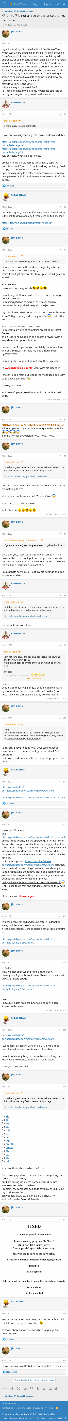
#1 (65, 43)
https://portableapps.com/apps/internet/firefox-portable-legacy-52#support (29, 940)
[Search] (64, 4)
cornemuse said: (12, 256)
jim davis (8, 24)
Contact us (7, 1407)
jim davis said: (10, 120)
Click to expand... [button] (34, 678)
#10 (64, 718)
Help (51, 1407)
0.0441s (44, 1418)
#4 (65, 249)
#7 (65, 533)
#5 (65, 419)
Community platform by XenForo (28, 1414)
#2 (65, 114)
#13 (64, 916)
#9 (65, 645)
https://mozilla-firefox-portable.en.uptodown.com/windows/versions (28, 788)
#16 (64, 1086)
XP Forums (10, 1403)
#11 (64, 781)
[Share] (61, 44)
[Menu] (4, 4)
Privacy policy (40, 1407)
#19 (64, 1360)
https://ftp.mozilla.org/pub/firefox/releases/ (27, 222)
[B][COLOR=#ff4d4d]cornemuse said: (22, 540)
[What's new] (57, 4)
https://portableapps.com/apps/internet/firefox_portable (34, 797)
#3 (65, 206)
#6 (65, 455)
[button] (65, 1418)
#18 (64, 1313)
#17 (64, 1219)
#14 (64, 962)
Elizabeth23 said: (12, 462)
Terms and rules (23, 1407)
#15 (64, 1030)
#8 (65, 595)
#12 (64, 824)
